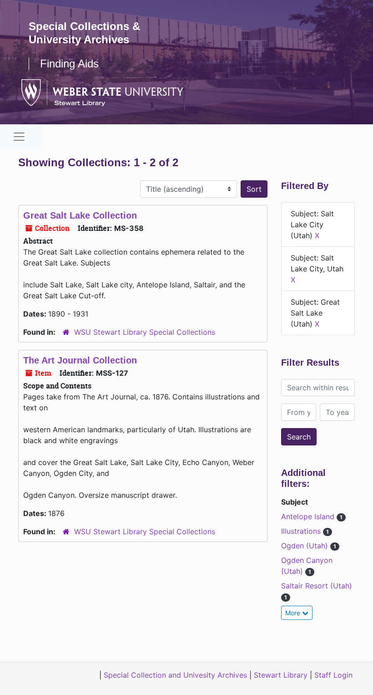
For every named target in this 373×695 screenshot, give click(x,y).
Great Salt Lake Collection (80, 215)
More (293, 613)
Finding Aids (69, 63)
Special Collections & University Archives (84, 33)
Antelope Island (309, 516)
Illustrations (302, 531)
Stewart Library (280, 675)
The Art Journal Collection (80, 360)
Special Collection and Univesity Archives (175, 675)
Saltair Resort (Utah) (316, 585)
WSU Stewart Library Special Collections (144, 332)
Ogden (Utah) (305, 545)
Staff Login (333, 675)
